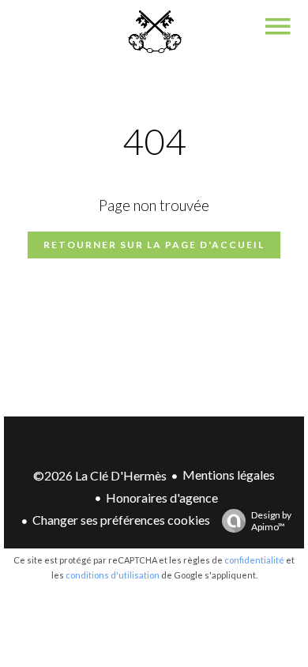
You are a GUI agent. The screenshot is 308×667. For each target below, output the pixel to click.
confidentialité (254, 560)
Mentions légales (228, 474)
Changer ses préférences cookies (121, 519)
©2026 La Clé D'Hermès (100, 475)
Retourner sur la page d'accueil (154, 245)
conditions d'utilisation (113, 575)
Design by (271, 521)
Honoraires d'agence (162, 497)
